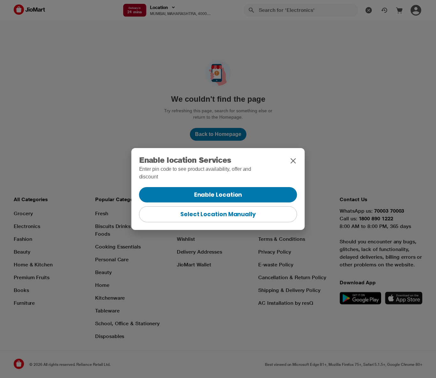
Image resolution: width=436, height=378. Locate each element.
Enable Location (218, 195)
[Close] (293, 161)
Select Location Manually (218, 214)
